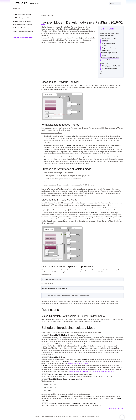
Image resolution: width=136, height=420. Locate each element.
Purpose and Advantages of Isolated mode (110, 49)
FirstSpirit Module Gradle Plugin (22, 24)
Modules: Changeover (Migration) (23, 18)
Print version (112, 408)
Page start (120, 408)
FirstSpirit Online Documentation (22, 37)
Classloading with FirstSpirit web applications (110, 59)
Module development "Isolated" (22, 14)
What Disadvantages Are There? (109, 44)
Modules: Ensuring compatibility (22, 21)
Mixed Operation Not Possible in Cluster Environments (111, 67)
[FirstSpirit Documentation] (30, 3)
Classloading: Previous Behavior (109, 39)
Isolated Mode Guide (48, 15)
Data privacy (96, 416)
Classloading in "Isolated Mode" (109, 54)
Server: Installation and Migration (23, 31)
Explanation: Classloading (20, 28)
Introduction (16, 8)
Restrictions (104, 63)
